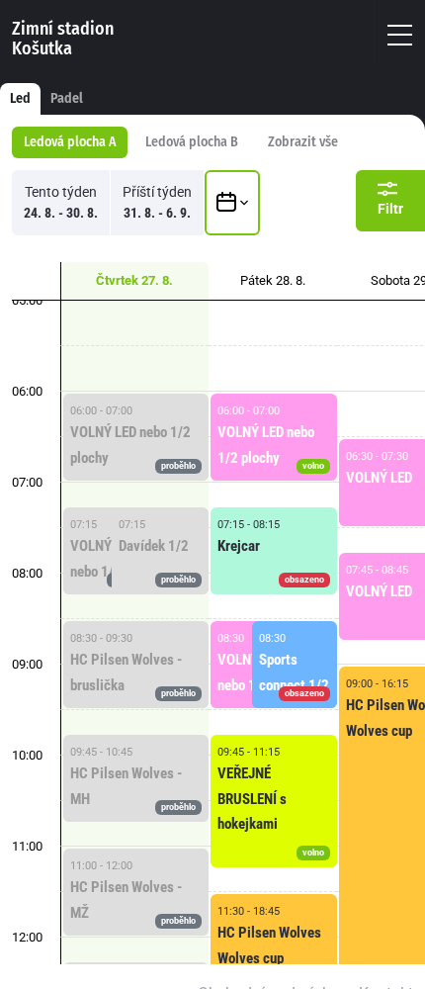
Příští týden (157, 202)
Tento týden (61, 202)
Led (20, 98)
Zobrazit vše (303, 142)
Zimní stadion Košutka (63, 38)
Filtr (390, 209)
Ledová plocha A (70, 142)
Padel (66, 98)
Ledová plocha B (191, 142)
